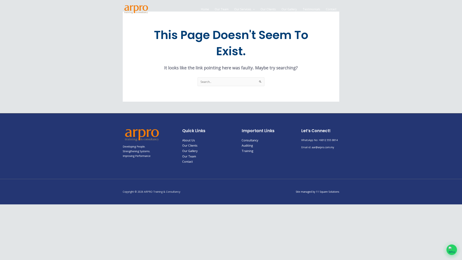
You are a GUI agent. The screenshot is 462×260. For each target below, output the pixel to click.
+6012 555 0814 (328, 140)
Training (247, 151)
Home (205, 9)
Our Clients (268, 9)
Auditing (247, 146)
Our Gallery (289, 9)
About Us (188, 140)
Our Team (221, 9)
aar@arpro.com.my (323, 147)
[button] (253, 9)
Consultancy (250, 140)
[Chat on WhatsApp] (451, 249)
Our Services (242, 9)
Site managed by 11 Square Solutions (317, 191)
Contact (331, 9)
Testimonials (311, 9)
